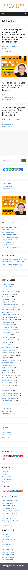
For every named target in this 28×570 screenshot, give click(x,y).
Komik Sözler (6, 357)
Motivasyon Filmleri (8, 542)
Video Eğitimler (6, 537)
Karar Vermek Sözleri (8, 347)
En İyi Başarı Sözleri (8, 229)
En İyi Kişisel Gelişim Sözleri (10, 237)
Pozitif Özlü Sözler (7, 559)
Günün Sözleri (6, 183)
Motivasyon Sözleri (8, 362)
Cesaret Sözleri (6, 297)
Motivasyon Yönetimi (8, 539)
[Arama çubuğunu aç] (26, 14)
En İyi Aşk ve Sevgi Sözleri (10, 227)
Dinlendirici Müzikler (8, 557)
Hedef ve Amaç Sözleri (9, 332)
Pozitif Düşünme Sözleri (9, 375)
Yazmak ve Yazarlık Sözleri (10, 393)
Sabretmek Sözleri (7, 383)
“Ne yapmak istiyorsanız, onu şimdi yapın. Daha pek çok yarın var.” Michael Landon (13, 111)
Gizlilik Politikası (7, 432)
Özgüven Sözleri (7, 373)
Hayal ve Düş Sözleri (8, 327)
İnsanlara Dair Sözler (8, 340)
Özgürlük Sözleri (7, 370)
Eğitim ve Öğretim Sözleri (9, 309)
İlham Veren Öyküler (8, 552)
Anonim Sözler (6, 284)
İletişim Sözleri (6, 335)
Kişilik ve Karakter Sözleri (9, 352)
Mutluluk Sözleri (7, 365)
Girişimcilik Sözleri (7, 324)
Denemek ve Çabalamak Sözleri (11, 304)
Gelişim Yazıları (6, 534)
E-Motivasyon (17, 567)
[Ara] (24, 160)
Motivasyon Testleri (8, 549)
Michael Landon (9, 49)
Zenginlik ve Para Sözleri (9, 400)
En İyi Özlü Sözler (7, 186)
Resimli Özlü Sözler (8, 378)
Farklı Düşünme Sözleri (11, 95)
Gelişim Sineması (7, 544)
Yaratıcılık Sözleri (7, 390)
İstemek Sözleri (6, 342)
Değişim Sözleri (6, 302)
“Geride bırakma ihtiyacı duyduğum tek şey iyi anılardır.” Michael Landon (13, 86)
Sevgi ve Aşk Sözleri (8, 385)
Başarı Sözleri (6, 289)
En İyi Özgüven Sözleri (8, 245)
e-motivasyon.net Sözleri (9, 307)
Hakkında (5, 427)
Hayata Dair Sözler (7, 330)
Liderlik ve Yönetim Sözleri (10, 360)
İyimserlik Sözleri (7, 345)
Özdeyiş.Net (14, 5)
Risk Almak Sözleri (7, 380)
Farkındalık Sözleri (7, 317)
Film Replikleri (6, 322)
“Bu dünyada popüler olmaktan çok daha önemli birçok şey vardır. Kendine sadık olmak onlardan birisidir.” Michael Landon (13, 36)
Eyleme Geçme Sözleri (11, 120)
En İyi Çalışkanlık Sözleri (9, 234)
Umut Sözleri (6, 388)
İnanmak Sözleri (7, 337)
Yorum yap (7, 51)
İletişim (4, 430)
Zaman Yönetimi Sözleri (9, 398)
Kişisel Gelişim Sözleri (10, 46)
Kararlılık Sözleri (7, 350)
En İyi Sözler (5, 312)
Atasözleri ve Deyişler (8, 287)
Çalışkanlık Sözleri (7, 294)
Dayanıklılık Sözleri (7, 299)
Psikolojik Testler (7, 547)
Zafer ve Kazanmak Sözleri (10, 395)
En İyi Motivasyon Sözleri (9, 239)
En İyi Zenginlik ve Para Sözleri (11, 247)
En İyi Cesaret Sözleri (8, 232)
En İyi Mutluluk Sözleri (8, 242)
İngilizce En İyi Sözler (8, 189)
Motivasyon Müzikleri (8, 554)
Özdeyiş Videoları (7, 368)
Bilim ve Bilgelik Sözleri (9, 292)
